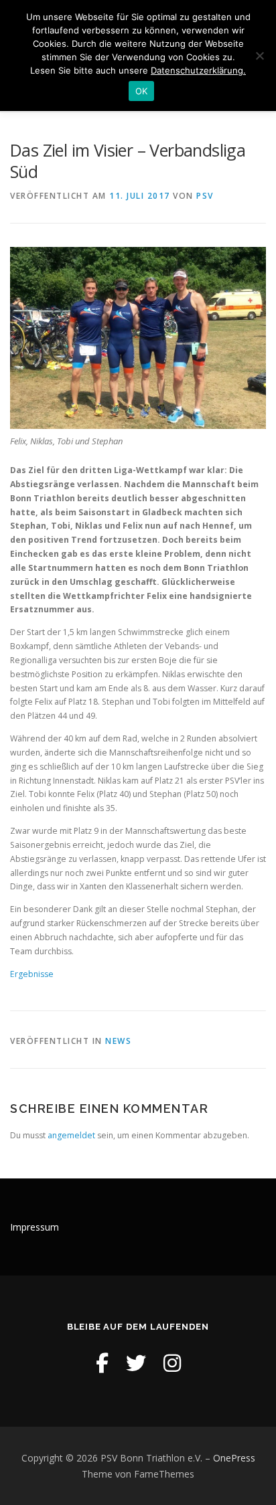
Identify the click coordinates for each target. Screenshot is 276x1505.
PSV (205, 195)
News (118, 1041)
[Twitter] (136, 1363)
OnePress (234, 1457)
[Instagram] (172, 1363)
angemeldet (71, 1135)
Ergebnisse (32, 974)
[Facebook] (102, 1363)
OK (141, 91)
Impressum (34, 1227)
